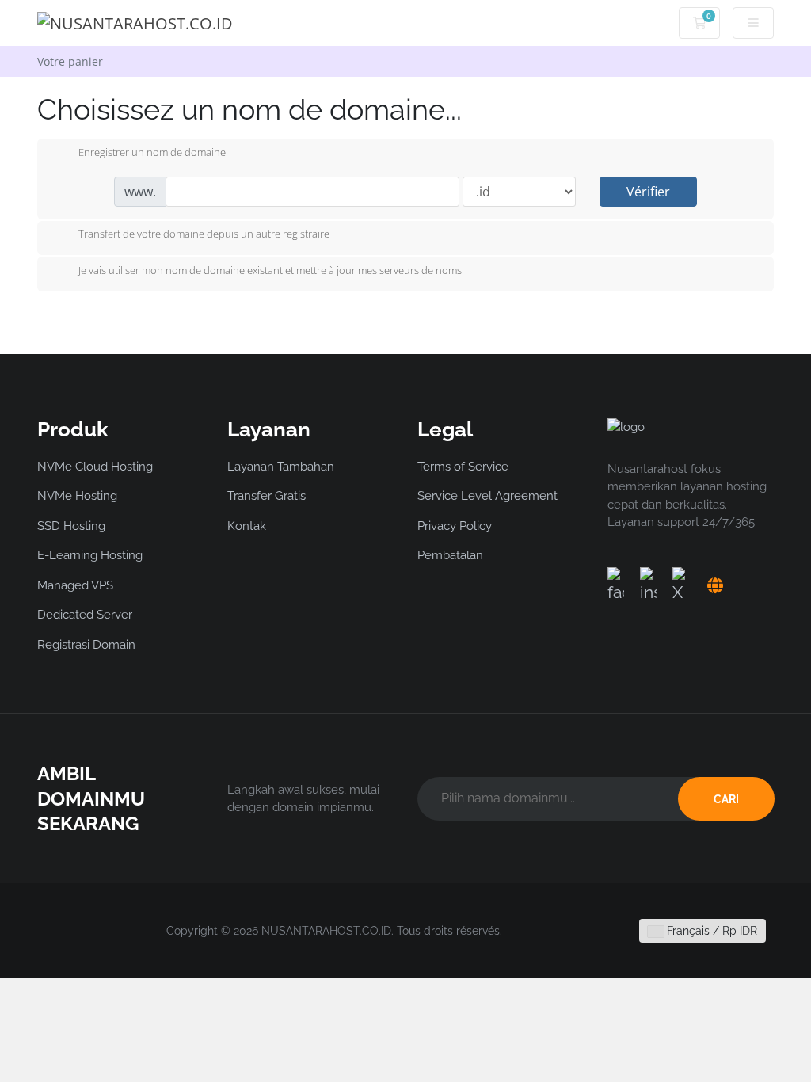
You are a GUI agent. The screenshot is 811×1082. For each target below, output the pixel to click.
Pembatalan (450, 555)
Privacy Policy (454, 526)
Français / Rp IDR (710, 930)
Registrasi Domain (86, 645)
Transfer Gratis (266, 496)
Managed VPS (75, 585)
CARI (726, 799)
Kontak (246, 526)
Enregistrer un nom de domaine (152, 152)
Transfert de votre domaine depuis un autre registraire (203, 234)
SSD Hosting (71, 526)
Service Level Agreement (487, 496)
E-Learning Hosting (90, 555)
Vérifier (648, 191)
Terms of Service (462, 466)
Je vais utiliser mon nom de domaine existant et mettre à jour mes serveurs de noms (270, 270)
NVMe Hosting (77, 496)
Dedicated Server (84, 615)
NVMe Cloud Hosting (95, 466)
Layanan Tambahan (280, 466)
